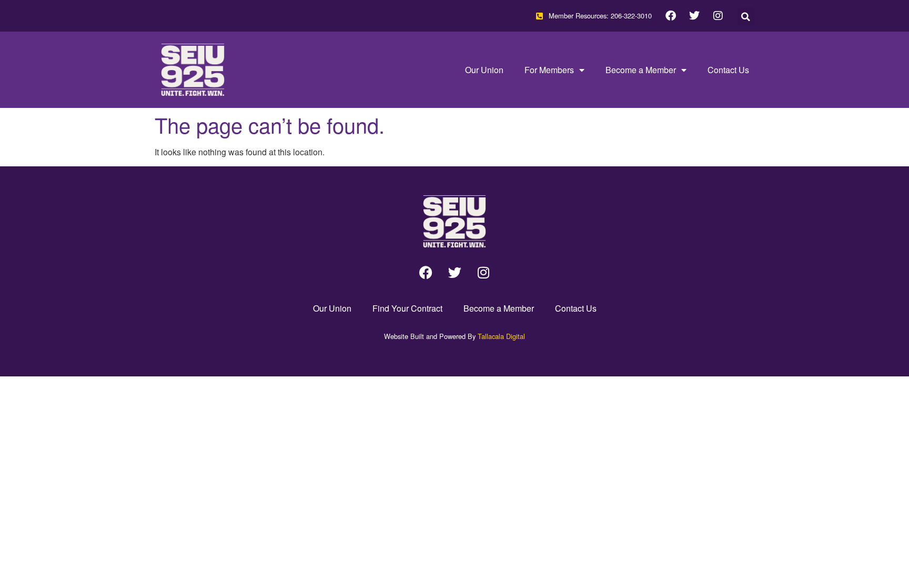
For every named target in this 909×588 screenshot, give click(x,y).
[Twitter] (694, 15)
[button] (745, 16)
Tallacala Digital (501, 336)
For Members (549, 70)
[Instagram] (718, 15)
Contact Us (728, 70)
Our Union (484, 70)
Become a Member (640, 70)
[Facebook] (670, 15)
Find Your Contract (407, 308)
